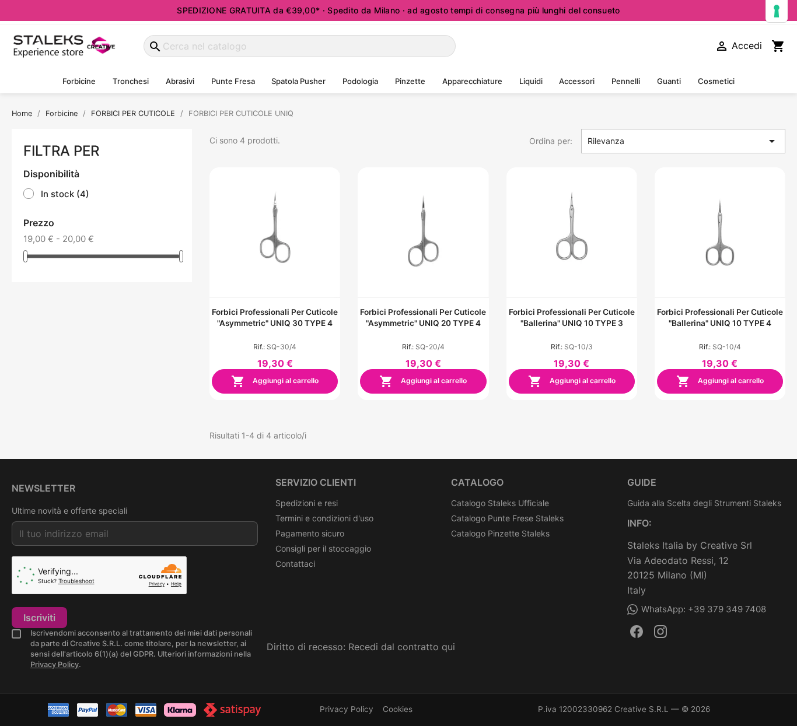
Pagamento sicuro (309, 533)
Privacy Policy (54, 664)
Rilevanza (683, 141)
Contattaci (295, 564)
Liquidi (531, 81)
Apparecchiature (472, 81)
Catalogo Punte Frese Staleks (507, 518)
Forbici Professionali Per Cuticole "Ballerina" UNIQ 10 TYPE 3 (572, 317)
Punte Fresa (233, 81)
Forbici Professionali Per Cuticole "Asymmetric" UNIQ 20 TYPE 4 (423, 317)
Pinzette (410, 81)
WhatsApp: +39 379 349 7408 (703, 609)
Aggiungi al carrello (275, 381)
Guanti (669, 81)
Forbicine (79, 81)
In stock (65, 193)
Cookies (398, 709)
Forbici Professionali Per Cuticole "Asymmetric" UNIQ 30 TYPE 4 (275, 317)
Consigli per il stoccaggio (323, 548)
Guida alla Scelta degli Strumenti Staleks (704, 503)
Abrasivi (180, 81)
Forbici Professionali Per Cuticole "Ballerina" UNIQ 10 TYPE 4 (720, 317)
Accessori (577, 81)
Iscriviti (39, 617)
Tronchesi (131, 81)
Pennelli (625, 81)
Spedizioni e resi (306, 503)
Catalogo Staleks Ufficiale (500, 503)
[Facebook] (636, 631)
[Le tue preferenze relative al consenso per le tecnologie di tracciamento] (776, 11)
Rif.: (259, 346)
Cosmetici (716, 81)
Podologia (360, 81)
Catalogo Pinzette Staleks (500, 533)
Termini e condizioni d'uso (324, 518)
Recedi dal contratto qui (401, 647)
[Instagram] (660, 631)
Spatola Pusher (298, 81)
